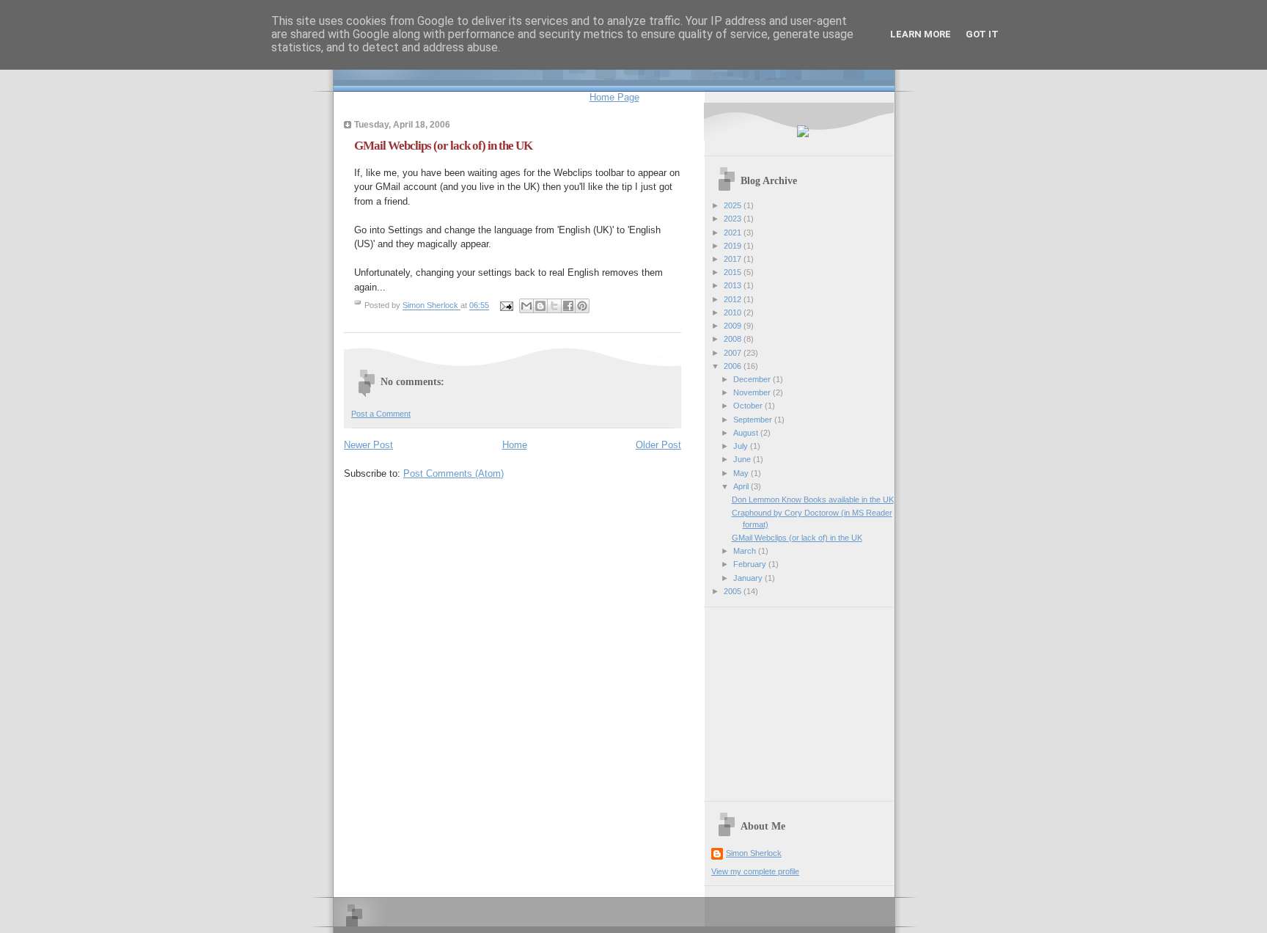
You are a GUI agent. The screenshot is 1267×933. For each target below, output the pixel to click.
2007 (733, 352)
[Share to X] (554, 306)
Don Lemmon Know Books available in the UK (813, 499)
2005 (733, 591)
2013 (733, 285)
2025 (733, 205)
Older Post (658, 444)
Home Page (614, 97)
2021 (733, 232)
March (745, 550)
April (742, 486)
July (741, 446)
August (746, 432)
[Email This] (526, 306)
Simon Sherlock (754, 853)
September (753, 419)
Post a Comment (381, 413)
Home (514, 444)
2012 (733, 299)
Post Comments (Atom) (453, 473)
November (753, 392)
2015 (733, 272)
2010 (733, 312)
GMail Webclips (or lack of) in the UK (797, 537)
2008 (733, 338)
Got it (982, 34)
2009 (733, 325)
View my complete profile (755, 871)
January (749, 578)
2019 (733, 245)
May (742, 473)
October (749, 405)
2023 (733, 218)
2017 (733, 259)
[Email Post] (505, 305)
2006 (733, 366)
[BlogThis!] (540, 306)
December (753, 379)
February (750, 564)
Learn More (920, 34)
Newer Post (368, 444)
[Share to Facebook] (568, 306)
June (743, 459)
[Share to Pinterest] (582, 306)
